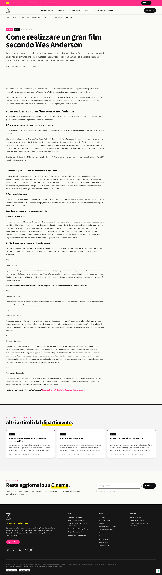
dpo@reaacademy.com (56, 566)
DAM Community (99, 10)
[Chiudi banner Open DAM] (154, 3)
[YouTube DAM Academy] (20, 550)
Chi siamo (61, 10)
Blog (14, 17)
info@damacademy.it (137, 520)
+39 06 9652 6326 (135, 517)
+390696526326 (100, 564)
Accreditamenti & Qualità (107, 527)
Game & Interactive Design (77, 535)
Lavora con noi (104, 545)
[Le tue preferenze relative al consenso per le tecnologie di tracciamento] (158, 571)
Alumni (101, 536)
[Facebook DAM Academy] (25, 550)
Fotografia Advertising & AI (77, 520)
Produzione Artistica (106, 530)
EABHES (101, 524)
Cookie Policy (25, 570)
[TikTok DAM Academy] (14, 550)
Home (8, 17)
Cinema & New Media (75, 517)
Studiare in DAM (74, 10)
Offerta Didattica (47, 10)
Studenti (102, 533)
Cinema (21, 17)
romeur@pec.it (41, 566)
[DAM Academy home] (8, 10)
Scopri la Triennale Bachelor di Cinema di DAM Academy (63, 390)
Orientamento (103, 542)
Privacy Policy (111, 491)
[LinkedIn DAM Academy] (31, 550)
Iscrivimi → (149, 486)
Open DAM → (12, 542)
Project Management (75, 532)
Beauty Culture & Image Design (78, 529)
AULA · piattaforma (105, 520)
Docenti (87, 10)
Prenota (146, 3)
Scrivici (150, 10)
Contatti (111, 10)
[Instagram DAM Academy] (8, 550)
